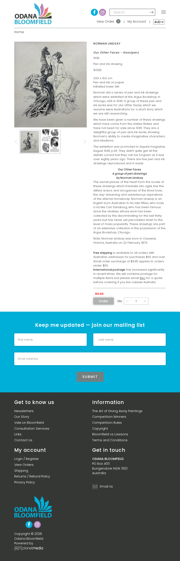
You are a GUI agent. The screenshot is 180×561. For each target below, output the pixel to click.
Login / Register (26, 459)
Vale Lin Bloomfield (29, 422)
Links (18, 434)
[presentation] (16, 142)
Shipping (21, 470)
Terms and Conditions (110, 440)
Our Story (21, 416)
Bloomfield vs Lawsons (110, 434)
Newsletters (24, 411)
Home (19, 32)
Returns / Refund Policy (32, 476)
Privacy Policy (24, 482)
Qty (119, 301)
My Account (137, 21)
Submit (90, 376)
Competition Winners (109, 416)
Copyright (100, 428)
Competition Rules (107, 422)
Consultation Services (31, 428)
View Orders (24, 465)
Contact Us (23, 440)
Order (103, 301)
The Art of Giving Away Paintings (117, 411)
